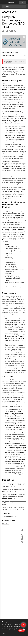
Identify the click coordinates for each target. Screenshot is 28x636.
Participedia (9, 2)
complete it (6, 62)
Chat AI (22, 630)
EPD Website (5, 524)
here (3, 289)
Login (22, 2)
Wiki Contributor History (10, 53)
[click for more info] (10, 62)
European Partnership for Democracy (12, 46)
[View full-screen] (24, 37)
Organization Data (8, 56)
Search (3, 635)
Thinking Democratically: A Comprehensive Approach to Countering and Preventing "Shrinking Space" (13, 496)
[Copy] (3, 32)
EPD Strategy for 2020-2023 (9, 516)
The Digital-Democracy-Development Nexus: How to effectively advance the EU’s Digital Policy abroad (13, 484)
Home (3, 633)
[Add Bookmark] (5, 32)
